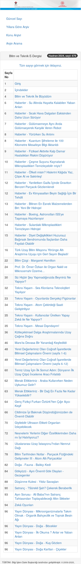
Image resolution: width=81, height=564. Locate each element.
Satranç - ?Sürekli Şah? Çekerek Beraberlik (43, 488)
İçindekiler (21, 90)
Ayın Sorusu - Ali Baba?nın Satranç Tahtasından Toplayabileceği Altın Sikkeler (42, 496)
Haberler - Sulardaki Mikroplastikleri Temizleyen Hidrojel (38, 227)
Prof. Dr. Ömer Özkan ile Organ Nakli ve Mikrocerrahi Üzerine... (41, 269)
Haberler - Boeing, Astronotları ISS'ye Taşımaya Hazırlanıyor (39, 216)
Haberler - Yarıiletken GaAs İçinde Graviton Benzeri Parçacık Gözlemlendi (43, 185)
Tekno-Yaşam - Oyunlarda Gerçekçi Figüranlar (45, 298)
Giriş (18, 83)
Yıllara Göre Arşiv (17, 27)
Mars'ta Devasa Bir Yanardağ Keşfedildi (41, 343)
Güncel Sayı (14, 18)
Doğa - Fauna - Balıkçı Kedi (33, 465)
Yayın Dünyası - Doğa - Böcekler (36, 526)
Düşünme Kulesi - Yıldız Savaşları (37, 481)
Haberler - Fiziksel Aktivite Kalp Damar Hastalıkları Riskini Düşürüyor (40, 153)
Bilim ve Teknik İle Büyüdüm (33, 96)
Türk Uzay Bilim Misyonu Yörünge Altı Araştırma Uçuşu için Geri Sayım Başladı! (41, 252)
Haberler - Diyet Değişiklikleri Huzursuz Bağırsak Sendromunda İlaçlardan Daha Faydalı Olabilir (41, 239)
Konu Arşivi (13, 35)
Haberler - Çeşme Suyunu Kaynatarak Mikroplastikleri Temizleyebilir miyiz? (40, 164)
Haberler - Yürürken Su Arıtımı (34, 134)
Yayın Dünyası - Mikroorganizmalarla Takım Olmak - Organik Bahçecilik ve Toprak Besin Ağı (43, 515)
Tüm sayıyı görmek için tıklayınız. (40, 65)
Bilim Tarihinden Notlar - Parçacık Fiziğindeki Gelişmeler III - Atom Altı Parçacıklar (44, 456)
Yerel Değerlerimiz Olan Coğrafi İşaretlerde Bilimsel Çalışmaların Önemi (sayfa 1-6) (43, 351)
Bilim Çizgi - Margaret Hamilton (35, 260)
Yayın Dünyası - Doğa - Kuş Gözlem (38, 543)
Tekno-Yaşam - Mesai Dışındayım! (37, 326)
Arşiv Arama (14, 43)
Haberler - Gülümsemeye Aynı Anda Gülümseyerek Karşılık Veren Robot (38, 126)
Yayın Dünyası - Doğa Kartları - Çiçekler (40, 549)
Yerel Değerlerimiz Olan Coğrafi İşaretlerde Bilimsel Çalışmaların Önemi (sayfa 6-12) (43, 361)
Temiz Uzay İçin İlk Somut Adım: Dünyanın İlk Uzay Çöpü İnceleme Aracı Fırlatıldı (44, 372)
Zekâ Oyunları (24, 505)
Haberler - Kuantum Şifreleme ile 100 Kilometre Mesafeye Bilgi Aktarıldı (39, 143)
